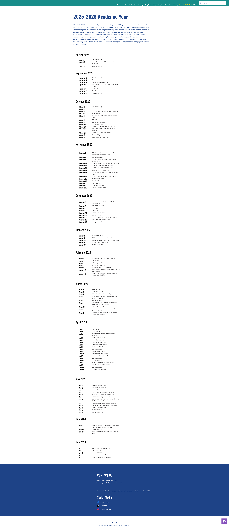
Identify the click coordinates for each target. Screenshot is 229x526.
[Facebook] (98, 502)
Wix (128, 525)
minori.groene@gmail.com (105, 480)
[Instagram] (98, 509)
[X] (98, 506)
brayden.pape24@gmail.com (106, 483)
